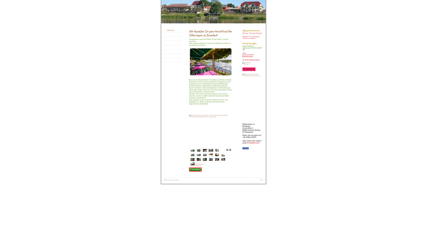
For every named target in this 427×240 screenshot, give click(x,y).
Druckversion (170, 180)
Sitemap (177, 180)
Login (261, 179)
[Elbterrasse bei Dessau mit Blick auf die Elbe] (210, 61)
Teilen (246, 148)
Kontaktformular (249, 69)
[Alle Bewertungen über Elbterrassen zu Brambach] (252, 75)
